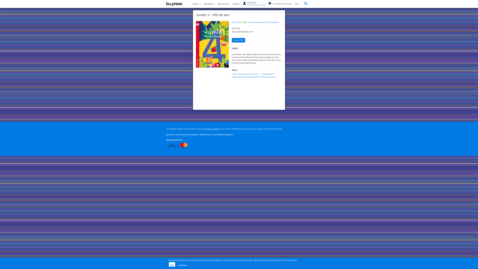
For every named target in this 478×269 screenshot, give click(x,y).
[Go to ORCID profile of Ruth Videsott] (245, 22)
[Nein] (475, 263)
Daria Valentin (273, 22)
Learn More (182, 265)
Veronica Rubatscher (256, 22)
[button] (297, 4)
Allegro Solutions (213, 129)
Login (249, 5)
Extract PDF (238, 40)
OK (172, 265)
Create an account (258, 5)
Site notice (170, 134)
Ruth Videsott (238, 22)
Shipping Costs (205, 134)
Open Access (223, 4)
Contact (235, 4)
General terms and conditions (187, 134)
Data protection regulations (222, 134)
